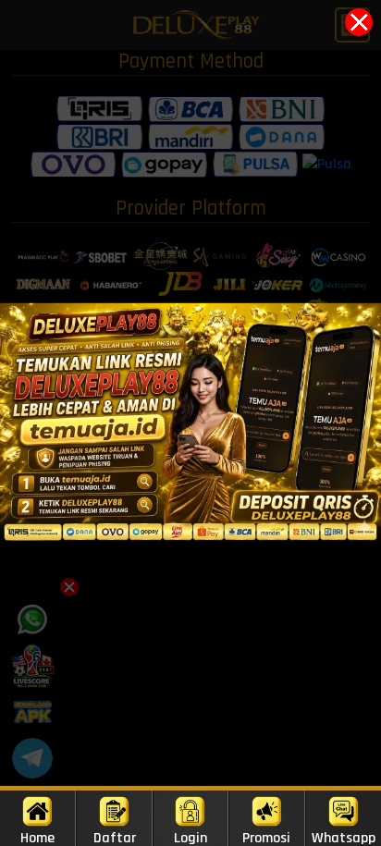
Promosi (266, 837)
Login (190, 837)
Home (37, 837)
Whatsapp (343, 837)
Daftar (114, 837)
